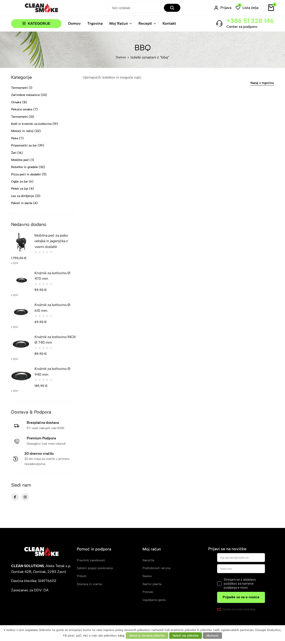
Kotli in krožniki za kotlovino (31, 124)
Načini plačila (151, 584)
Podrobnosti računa (156, 568)
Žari (13, 153)
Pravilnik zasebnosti (91, 560)
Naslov (147, 576)
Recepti (145, 23)
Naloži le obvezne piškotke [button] (147, 635)
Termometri (19, 88)
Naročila (148, 560)
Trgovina (95, 23)
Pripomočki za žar (24, 145)
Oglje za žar (19, 181)
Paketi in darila (21, 203)
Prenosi (147, 592)
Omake (16, 102)
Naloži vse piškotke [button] (185, 635)
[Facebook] (15, 497)
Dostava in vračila (89, 584)
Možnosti (212, 635)
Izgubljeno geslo (154, 600)
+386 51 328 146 (250, 20)
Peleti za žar (19, 189)
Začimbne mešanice (25, 95)
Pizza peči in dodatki (26, 174)
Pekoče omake (21, 109)
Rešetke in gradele (24, 167)
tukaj (121, 635)
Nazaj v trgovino (262, 83)
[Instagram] (25, 497)
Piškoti (82, 576)
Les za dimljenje (22, 196)
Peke (14, 138)
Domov (74, 23)
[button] (247, 8)
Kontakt (169, 23)
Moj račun (118, 23)
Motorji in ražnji (22, 131)
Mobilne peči (20, 160)
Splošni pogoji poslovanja (95, 568)
